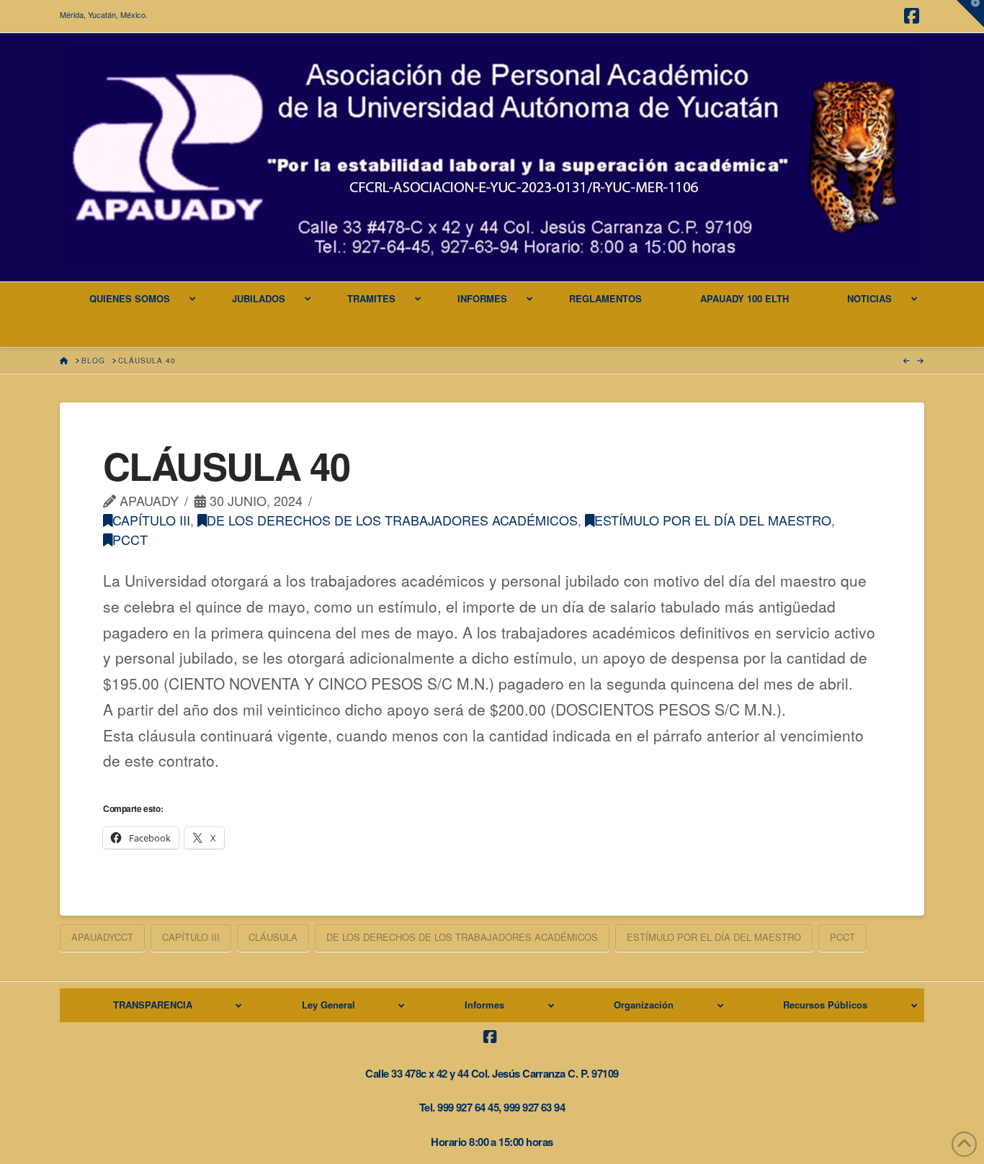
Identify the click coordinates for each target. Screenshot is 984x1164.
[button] (970, 13)
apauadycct (102, 937)
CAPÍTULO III (151, 519)
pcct (130, 539)
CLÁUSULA (273, 937)
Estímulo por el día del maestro (712, 519)
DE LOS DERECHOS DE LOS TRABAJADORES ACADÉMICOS (392, 519)
